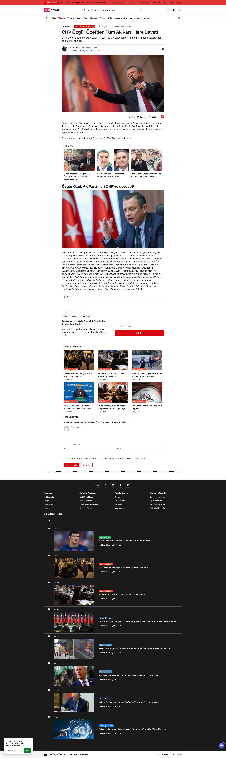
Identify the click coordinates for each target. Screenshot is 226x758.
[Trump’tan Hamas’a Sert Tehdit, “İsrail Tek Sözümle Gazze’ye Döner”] (113, 673)
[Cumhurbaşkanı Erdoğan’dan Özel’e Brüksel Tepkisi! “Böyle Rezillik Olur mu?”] (79, 165)
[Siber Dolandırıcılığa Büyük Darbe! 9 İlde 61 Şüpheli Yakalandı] (147, 365)
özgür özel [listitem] (84, 316)
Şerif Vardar (74, 47)
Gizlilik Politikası (10, 750)
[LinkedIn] (128, 485)
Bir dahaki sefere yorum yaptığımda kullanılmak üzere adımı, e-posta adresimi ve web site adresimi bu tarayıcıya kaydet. (106, 458)
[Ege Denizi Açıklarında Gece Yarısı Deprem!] (147, 397)
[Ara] (167, 10)
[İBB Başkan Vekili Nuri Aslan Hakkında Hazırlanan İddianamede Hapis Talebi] (79, 397)
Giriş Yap (87, 465)
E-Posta (118, 448)
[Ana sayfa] (46, 18)
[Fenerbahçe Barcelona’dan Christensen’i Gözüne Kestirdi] (113, 535)
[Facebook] (120, 485)
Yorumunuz (76, 427)
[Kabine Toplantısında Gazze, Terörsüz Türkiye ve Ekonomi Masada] (113, 700)
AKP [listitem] (65, 316)
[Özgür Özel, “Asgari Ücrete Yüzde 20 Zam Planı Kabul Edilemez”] (146, 165)
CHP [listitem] (74, 316)
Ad (65, 448)
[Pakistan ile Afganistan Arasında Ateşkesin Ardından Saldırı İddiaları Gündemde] (113, 647)
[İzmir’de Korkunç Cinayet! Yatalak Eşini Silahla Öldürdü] (79, 365)
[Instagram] (98, 485)
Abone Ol (139, 333)
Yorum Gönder (71, 465)
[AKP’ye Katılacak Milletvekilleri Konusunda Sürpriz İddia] (113, 165)
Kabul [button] (27, 751)
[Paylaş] (180, 754)
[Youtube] (113, 485)
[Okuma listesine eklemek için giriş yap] (162, 117)
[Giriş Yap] (179, 10)
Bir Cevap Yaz (71, 417)
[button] (173, 10)
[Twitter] (105, 485)
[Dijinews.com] (52, 10)
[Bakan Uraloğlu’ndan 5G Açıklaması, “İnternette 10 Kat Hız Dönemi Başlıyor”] (113, 727)
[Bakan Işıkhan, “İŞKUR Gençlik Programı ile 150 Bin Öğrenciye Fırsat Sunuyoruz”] (113, 397)
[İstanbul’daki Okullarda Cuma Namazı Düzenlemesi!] (113, 365)
